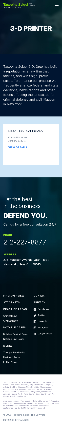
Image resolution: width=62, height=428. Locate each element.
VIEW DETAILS (17, 147)
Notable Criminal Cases (15, 334)
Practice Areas (15, 309)
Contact (40, 295)
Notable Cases (14, 327)
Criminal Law (10, 315)
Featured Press (11, 357)
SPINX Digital (22, 419)
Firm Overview (13, 295)
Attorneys (11, 302)
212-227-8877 (24, 242)
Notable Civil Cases (13, 339)
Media (7, 345)
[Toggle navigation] (57, 5)
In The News (10, 362)
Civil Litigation (10, 320)
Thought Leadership (14, 352)
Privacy (39, 302)
